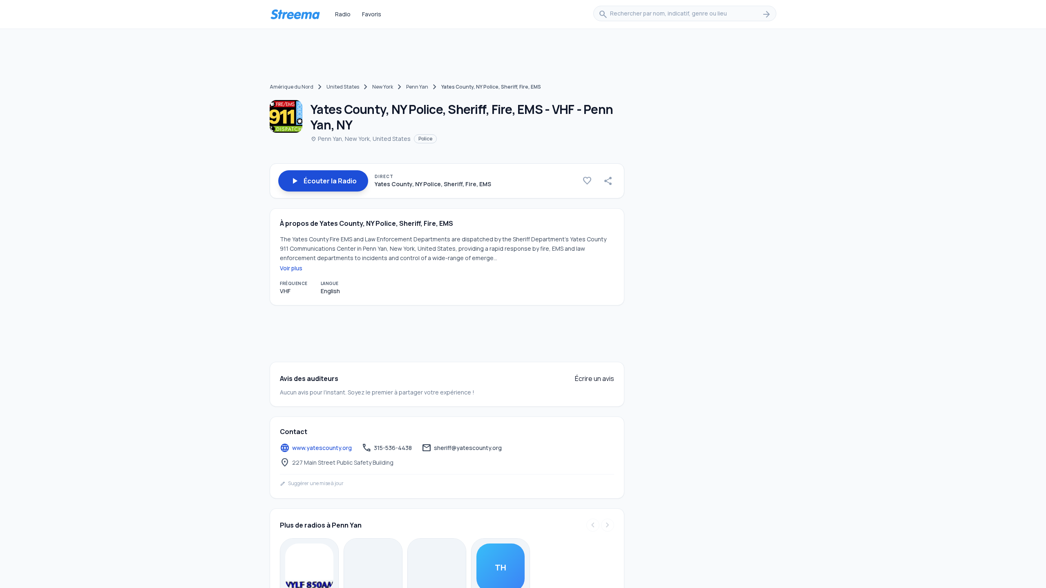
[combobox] (684, 14)
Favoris (371, 14)
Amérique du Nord (291, 86)
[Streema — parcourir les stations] (295, 14)
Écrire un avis (594, 378)
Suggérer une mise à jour (312, 483)
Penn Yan (417, 86)
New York (382, 86)
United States (342, 86)
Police (425, 138)
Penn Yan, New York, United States (361, 139)
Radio (343, 14)
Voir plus (291, 268)
